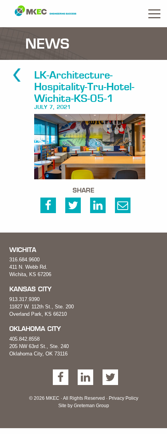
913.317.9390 (24, 299)
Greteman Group (91, 405)
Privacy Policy (123, 398)
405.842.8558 (24, 339)
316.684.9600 (24, 259)
